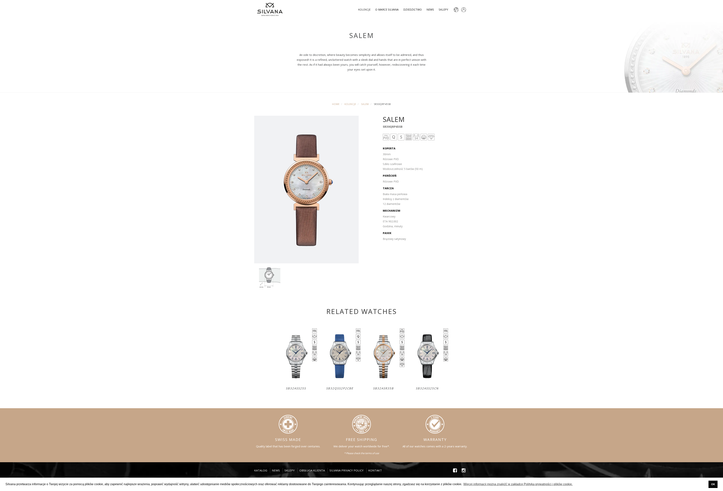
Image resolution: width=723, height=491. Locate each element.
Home (335, 104)
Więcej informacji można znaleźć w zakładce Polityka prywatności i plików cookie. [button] (518, 484)
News (430, 9)
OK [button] (713, 484)
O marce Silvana (387, 9)
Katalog (260, 470)
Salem (365, 104)
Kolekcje (364, 9)
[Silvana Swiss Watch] (270, 9)
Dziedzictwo (412, 9)
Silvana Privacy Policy (346, 470)
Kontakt (375, 470)
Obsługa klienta (312, 470)
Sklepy (443, 9)
